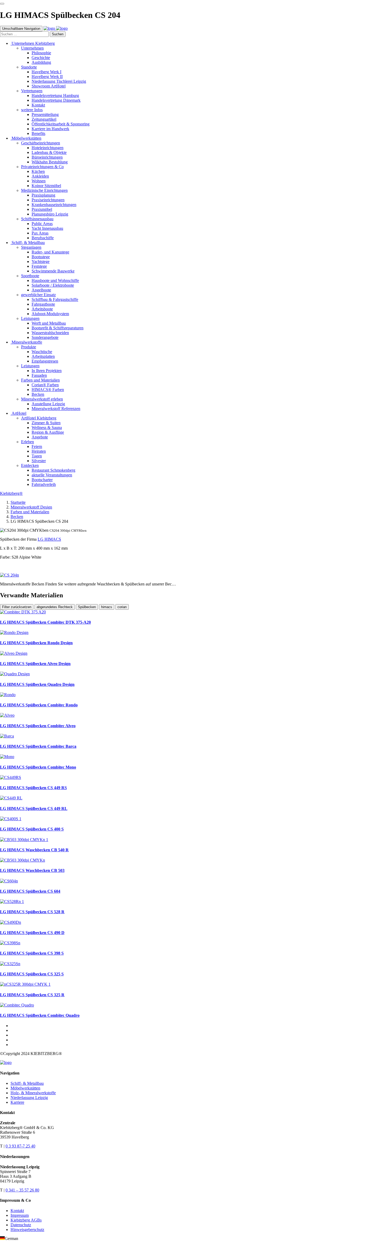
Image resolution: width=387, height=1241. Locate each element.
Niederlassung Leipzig (29, 1097)
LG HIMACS (49, 539)
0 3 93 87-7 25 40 (20, 1146)
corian (122, 607)
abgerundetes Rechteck (55, 607)
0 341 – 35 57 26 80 (22, 1190)
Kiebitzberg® (11, 493)
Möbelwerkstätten (25, 1088)
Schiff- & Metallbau (27, 1083)
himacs (106, 607)
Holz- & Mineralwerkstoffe (33, 1093)
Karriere (17, 1102)
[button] (193, 1238)
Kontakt (17, 1210)
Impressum (20, 1215)
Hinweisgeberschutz (27, 1229)
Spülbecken (87, 607)
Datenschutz (21, 1225)
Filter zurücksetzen (16, 607)
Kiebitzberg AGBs (26, 1220)
